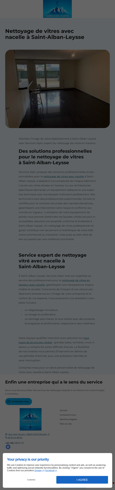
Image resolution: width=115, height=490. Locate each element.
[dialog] (57, 470)
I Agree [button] (82, 479)
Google (38, 470)
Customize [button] (31, 480)
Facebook (50, 470)
